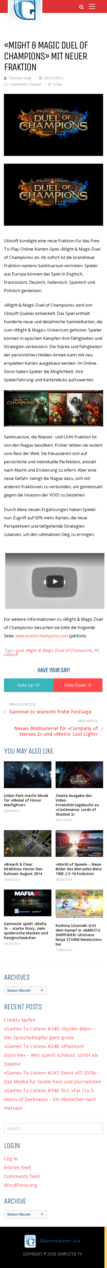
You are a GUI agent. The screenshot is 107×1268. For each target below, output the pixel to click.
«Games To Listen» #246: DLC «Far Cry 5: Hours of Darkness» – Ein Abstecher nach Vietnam (50, 1099)
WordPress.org (20, 1185)
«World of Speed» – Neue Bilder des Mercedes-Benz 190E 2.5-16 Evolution (79, 869)
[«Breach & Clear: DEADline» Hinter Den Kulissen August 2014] (27, 843)
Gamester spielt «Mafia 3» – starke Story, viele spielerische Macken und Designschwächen (26, 930)
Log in (11, 1158)
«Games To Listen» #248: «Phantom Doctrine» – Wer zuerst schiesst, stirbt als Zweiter (51, 1055)
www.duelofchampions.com (41, 636)
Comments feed (21, 1176)
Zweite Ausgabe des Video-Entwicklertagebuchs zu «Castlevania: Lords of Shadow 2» (77, 805)
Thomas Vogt (20, 77)
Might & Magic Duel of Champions (59, 650)
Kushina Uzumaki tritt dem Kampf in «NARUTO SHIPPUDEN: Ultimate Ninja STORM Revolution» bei (79, 935)
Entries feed (17, 1167)
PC (96, 650)
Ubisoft (11, 654)
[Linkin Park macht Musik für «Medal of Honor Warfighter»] (27, 774)
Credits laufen (19, 1020)
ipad (19, 650)
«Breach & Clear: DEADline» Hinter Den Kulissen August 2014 (23, 869)
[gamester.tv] (25, 25)
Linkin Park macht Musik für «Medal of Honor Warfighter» (26, 800)
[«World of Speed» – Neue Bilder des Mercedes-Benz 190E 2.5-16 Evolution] (79, 843)
